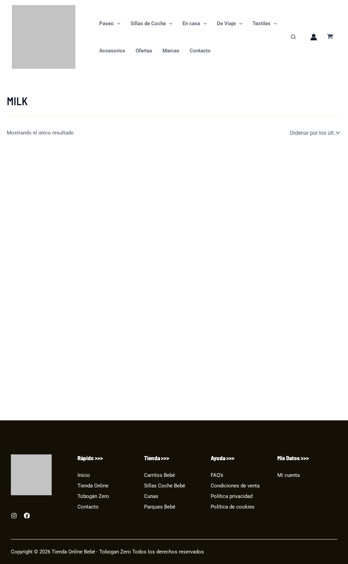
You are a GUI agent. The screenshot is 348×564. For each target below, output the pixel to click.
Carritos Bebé (159, 475)
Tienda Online (92, 486)
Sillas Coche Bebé (164, 486)
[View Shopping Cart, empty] (330, 37)
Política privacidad (232, 496)
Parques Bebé (159, 507)
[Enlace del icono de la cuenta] (313, 37)
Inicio (83, 475)
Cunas (151, 496)
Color (13, 335)
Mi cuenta (288, 475)
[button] (117, 23)
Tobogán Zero (93, 496)
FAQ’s (217, 475)
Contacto (88, 507)
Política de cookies (233, 507)
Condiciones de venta (235, 486)
